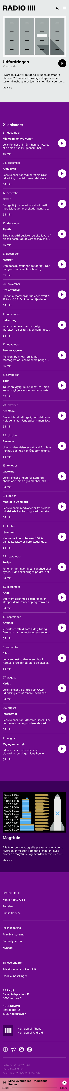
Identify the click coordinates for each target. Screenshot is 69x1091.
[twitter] (13, 1049)
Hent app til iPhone (29, 1028)
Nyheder (8, 947)
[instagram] (21, 1049)
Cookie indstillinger (15, 976)
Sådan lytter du (12, 941)
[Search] (49, 8)
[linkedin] (29, 1049)
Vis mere (7, 87)
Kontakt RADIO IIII (14, 899)
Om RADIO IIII (11, 893)
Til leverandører (13, 962)
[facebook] (5, 1049)
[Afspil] (62, 63)
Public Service (12, 913)
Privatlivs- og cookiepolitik (20, 969)
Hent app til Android (30, 1032)
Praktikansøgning (13, 934)
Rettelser (8, 906)
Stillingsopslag (12, 927)
